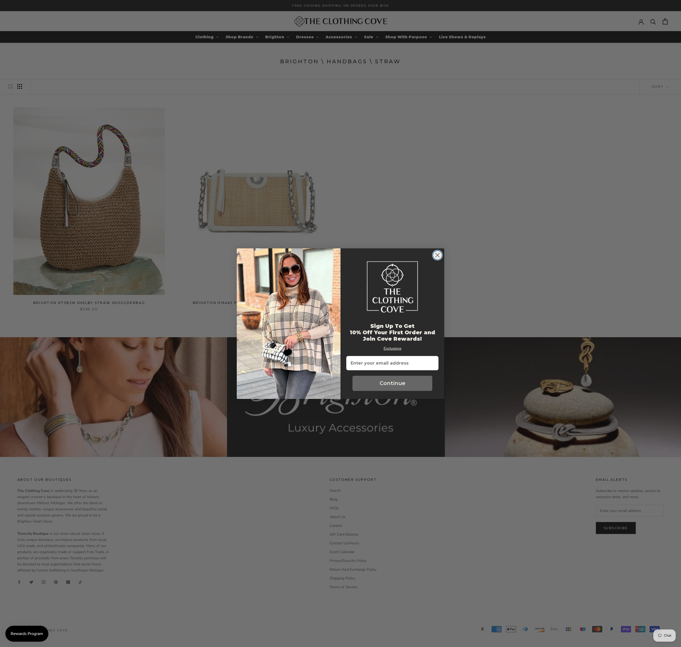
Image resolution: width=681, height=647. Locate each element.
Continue (392, 383)
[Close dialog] (437, 255)
